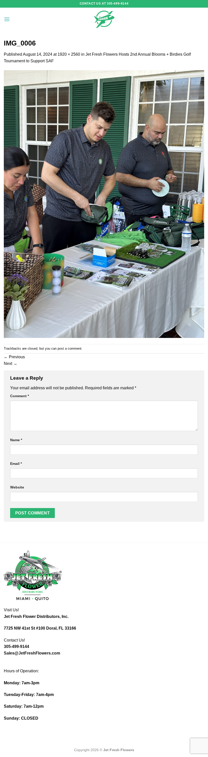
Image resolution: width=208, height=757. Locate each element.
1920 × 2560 (69, 54)
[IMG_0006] (104, 204)
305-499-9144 (16, 646)
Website (17, 487)
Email (16, 464)
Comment (19, 396)
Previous (14, 357)
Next (10, 363)
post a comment (69, 348)
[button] (7, 19)
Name (16, 440)
